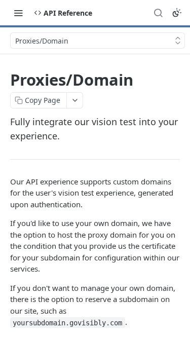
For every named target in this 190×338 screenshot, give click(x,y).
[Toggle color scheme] (177, 13)
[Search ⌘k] (158, 13)
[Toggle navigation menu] (18, 13)
